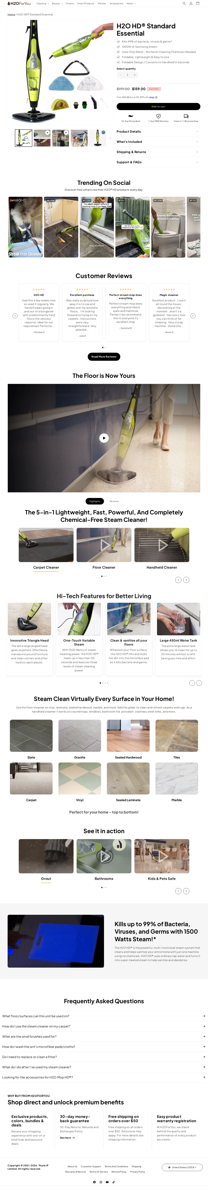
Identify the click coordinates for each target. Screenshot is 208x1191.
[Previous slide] (178, 580)
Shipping (136, 1166)
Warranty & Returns (75, 1171)
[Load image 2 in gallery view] (79, 138)
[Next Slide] (199, 683)
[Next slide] (186, 580)
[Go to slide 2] (105, 347)
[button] (42, 3)
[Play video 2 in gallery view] (60, 138)
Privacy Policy (137, 1171)
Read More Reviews (104, 356)
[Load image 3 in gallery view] (97, 138)
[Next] (192, 315)
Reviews (114, 501)
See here (65, 1137)
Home (11, 14)
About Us (72, 1166)
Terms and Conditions (116, 1166)
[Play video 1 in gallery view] (42, 138)
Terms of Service (99, 1171)
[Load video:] (104, 438)
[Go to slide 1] (102, 347)
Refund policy (119, 1171)
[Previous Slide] (192, 683)
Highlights (94, 501)
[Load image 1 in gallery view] (23, 138)
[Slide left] (11, 138)
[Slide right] (110, 138)
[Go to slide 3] (106, 576)
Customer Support (91, 1166)
